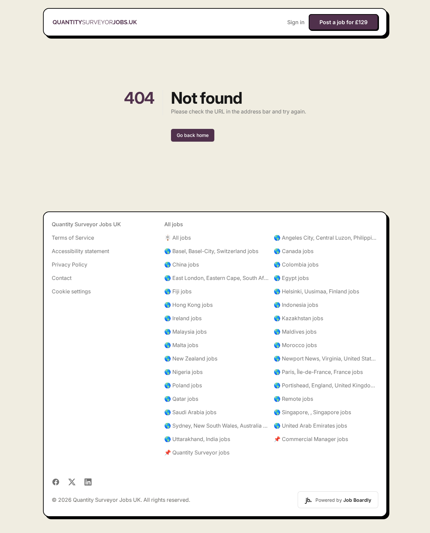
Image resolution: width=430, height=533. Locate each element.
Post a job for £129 (343, 22)
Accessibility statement (80, 251)
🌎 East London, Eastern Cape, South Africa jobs (216, 278)
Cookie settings (71, 291)
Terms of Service (73, 237)
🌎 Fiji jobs (177, 291)
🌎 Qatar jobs (181, 398)
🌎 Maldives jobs (295, 331)
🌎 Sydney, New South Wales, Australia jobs (216, 425)
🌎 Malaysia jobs (185, 331)
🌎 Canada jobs (293, 251)
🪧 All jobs (177, 237)
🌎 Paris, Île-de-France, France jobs (318, 372)
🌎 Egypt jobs (291, 278)
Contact (62, 278)
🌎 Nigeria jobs (183, 372)
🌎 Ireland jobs (183, 318)
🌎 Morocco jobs (295, 345)
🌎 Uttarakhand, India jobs (197, 439)
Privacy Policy (69, 264)
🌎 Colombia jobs (296, 264)
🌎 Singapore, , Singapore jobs (312, 412)
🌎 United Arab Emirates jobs (310, 425)
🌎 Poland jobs (183, 385)
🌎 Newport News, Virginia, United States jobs (326, 358)
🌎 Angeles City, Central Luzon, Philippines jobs (326, 237)
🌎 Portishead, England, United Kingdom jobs (326, 385)
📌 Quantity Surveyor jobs (196, 452)
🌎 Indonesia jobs (296, 304)
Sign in (296, 22)
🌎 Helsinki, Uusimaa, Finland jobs (316, 291)
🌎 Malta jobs (181, 345)
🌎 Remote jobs (293, 398)
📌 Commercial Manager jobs (311, 439)
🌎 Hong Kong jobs (188, 304)
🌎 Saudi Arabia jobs (190, 412)
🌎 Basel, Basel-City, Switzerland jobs (211, 251)
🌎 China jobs (181, 264)
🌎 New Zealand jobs (190, 358)
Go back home (193, 135)
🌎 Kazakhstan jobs (298, 318)
